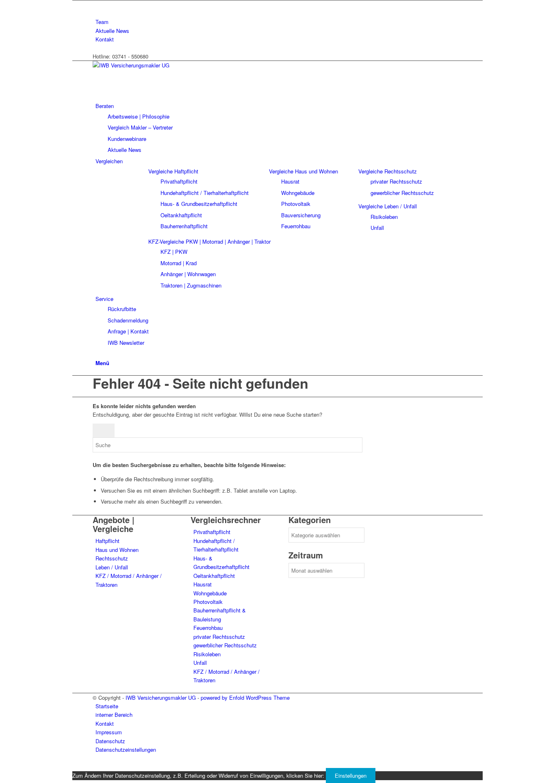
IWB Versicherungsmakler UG (161, 697)
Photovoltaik (208, 602)
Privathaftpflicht (211, 532)
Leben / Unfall (111, 567)
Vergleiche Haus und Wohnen (303, 171)
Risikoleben (207, 654)
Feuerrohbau (208, 628)
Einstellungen (350, 775)
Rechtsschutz (111, 558)
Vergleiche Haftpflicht (173, 171)
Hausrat (202, 584)
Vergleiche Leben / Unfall (387, 206)
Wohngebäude (210, 593)
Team (101, 22)
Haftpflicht (107, 541)
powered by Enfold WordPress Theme (245, 697)
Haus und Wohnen (117, 550)
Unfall (200, 662)
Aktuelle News (112, 31)
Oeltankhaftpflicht (214, 576)
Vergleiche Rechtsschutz (387, 171)
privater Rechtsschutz (219, 636)
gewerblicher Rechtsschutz (225, 645)
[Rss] (97, 5)
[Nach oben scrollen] (74, 766)
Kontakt (104, 39)
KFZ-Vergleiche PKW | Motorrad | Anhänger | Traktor (209, 241)
